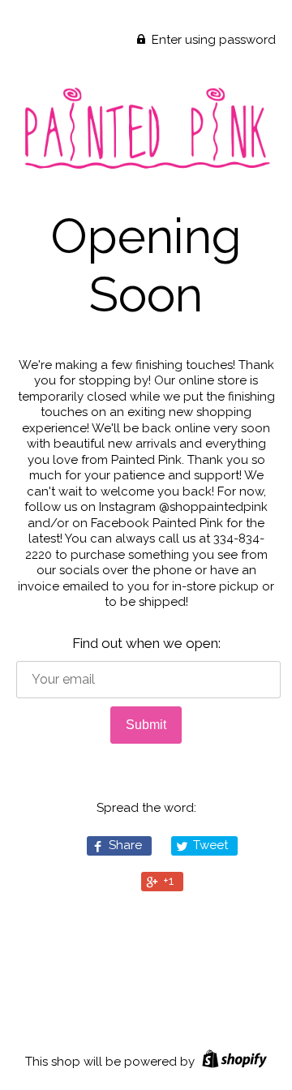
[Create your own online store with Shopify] (232, 1061)
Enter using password (212, 39)
